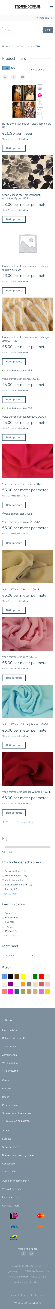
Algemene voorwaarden (15, 1180)
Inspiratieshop (10, 1197)
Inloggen (44, 18)
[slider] (3, 846)
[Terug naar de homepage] (27, 7)
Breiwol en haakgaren (17, 1121)
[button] (51, 7)
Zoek (48, 30)
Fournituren (11, 1070)
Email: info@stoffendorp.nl (27, 1282)
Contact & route (10, 1205)
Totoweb (31, 1303)
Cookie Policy (38, 1295)
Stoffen (9, 1020)
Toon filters (10, 68)
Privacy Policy (17, 1295)
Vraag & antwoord (12, 1189)
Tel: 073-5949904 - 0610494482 (27, 1276)
